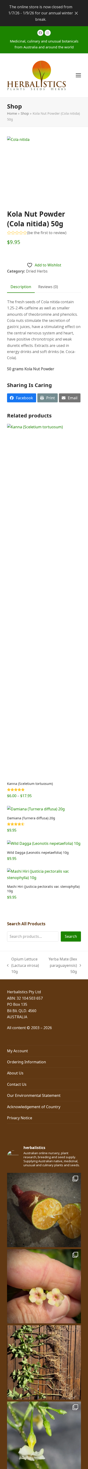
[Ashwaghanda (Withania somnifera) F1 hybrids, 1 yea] (44, 1362)
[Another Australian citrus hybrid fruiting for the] (44, 1210)
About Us (15, 1073)
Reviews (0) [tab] (48, 286)
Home (12, 113)
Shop (25, 113)
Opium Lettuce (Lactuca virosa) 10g (23, 965)
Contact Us (17, 1084)
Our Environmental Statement (34, 1095)
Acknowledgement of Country (33, 1106)
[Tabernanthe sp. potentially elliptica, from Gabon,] (44, 1286)
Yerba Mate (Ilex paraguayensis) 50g (61, 965)
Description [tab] (21, 286)
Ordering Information (26, 1062)
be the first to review (46, 233)
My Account (17, 1050)
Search (71, 936)
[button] (78, 75)
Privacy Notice (19, 1117)
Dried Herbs (37, 271)
